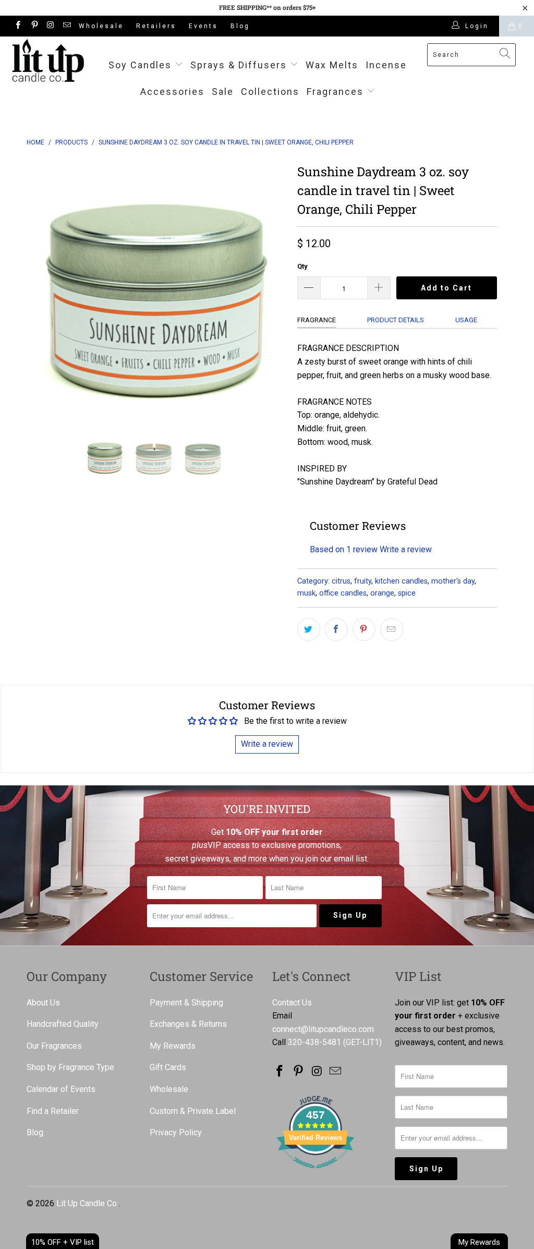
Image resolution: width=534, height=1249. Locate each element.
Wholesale (101, 26)
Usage (466, 320)
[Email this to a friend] (391, 629)
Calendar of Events (61, 1089)
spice (407, 593)
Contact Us (292, 1003)
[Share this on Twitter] (308, 629)
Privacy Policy (176, 1132)
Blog (240, 26)
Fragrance (316, 320)
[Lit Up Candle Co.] (48, 60)
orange (382, 593)
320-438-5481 (314, 1042)
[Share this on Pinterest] (364, 629)
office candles (343, 593)
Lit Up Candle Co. (87, 1203)
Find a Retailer (53, 1111)
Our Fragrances (54, 1046)
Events (203, 26)
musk (306, 593)
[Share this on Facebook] (336, 629)
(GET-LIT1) (362, 1042)
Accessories (172, 91)
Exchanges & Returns (188, 1024)
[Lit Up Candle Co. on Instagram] (50, 26)
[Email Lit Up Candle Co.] (66, 26)
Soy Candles (141, 64)
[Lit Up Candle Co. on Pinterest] (33, 26)
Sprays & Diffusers (240, 64)
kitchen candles (401, 581)
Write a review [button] (267, 744)
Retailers (156, 26)
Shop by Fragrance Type (70, 1067)
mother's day (453, 581)
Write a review (406, 549)
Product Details (395, 320)
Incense (386, 64)
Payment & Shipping (186, 1003)
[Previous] (40, 290)
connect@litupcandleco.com (323, 1029)
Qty (302, 266)
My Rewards (173, 1046)
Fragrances (335, 91)
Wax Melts (332, 64)
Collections (270, 91)
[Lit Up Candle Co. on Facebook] (17, 26)
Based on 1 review (344, 549)
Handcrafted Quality (63, 1024)
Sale (223, 91)
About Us (43, 1003)
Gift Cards (168, 1067)
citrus (341, 581)
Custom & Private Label (193, 1111)
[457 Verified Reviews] (315, 1174)
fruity (362, 581)
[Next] (273, 290)
